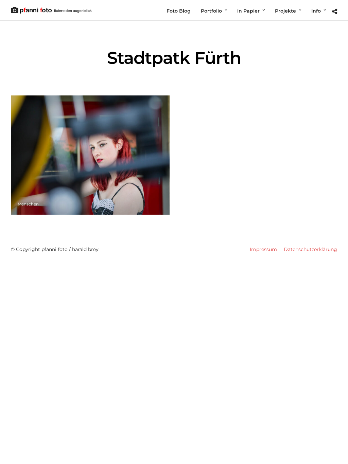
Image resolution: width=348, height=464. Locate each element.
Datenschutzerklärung (310, 249)
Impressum (263, 249)
